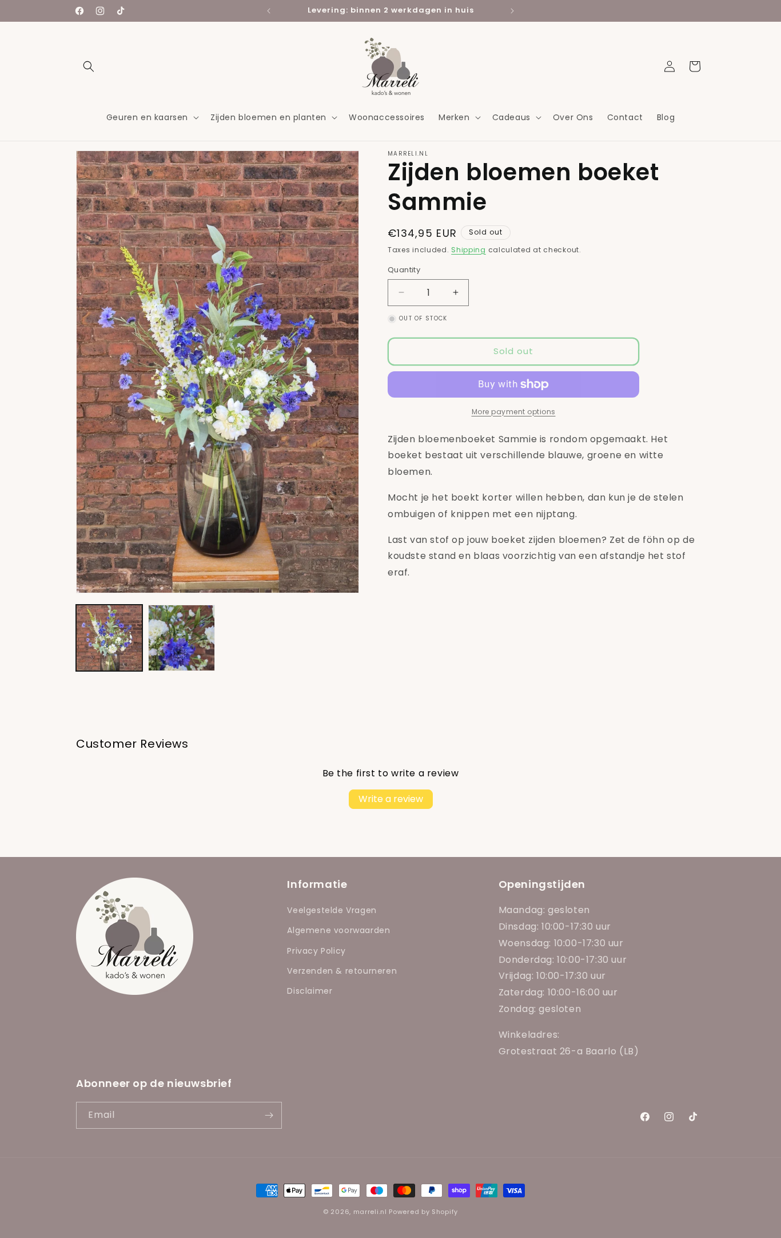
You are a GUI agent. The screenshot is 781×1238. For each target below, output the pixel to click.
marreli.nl (370, 1211)
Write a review (390, 799)
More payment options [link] (514, 411)
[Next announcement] (512, 11)
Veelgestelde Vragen (331, 910)
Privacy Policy (316, 951)
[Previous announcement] (268, 11)
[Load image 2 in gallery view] (181, 638)
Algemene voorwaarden (338, 930)
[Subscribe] (268, 1115)
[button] (88, 66)
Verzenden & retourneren (342, 971)
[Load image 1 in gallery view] (109, 638)
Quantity (404, 269)
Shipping (468, 250)
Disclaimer (309, 991)
